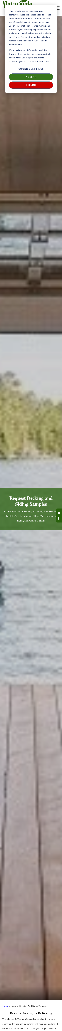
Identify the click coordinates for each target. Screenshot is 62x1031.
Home (5, 1006)
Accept (31, 77)
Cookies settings (31, 69)
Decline (31, 85)
